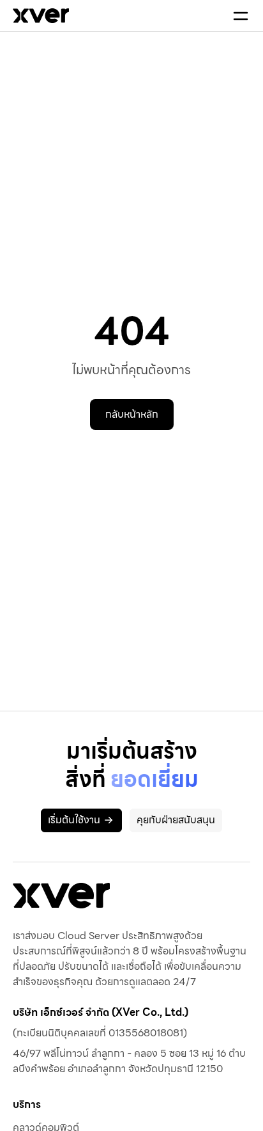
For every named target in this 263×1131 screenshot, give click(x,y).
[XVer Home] (61, 895)
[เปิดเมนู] (240, 16)
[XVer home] (41, 15)
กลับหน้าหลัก (131, 414)
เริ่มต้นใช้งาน (74, 820)
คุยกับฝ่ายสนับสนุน (176, 820)
